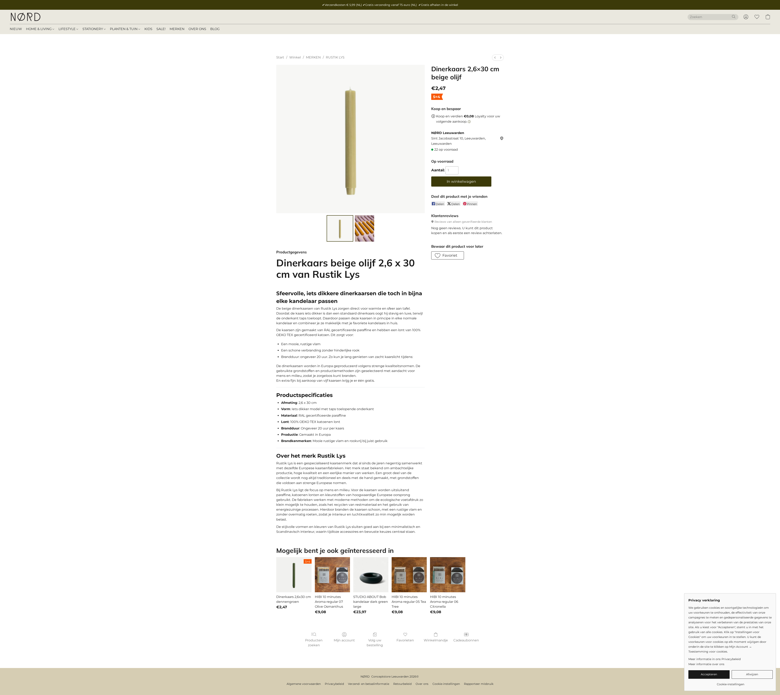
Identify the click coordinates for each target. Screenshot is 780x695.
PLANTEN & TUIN (124, 29)
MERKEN (177, 29)
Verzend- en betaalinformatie (368, 684)
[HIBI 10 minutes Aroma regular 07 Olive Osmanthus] (332, 574)
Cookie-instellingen (446, 684)
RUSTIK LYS (335, 57)
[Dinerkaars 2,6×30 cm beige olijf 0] (340, 228)
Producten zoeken (314, 642)
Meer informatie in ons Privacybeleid (714, 659)
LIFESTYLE (67, 29)
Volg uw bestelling (375, 642)
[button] (25, 17)
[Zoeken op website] (734, 16)
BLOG (215, 29)
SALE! (161, 29)
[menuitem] (495, 58)
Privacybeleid (334, 684)
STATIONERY (93, 29)
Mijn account (344, 640)
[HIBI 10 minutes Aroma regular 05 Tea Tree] (409, 574)
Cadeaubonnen (466, 640)
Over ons (422, 684)
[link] (730, 683)
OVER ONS (197, 29)
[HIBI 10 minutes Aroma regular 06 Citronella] (447, 574)
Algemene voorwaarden (304, 684)
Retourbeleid (402, 684)
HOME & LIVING (39, 29)
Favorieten (405, 640)
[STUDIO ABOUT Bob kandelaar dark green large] (370, 574)
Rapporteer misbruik (478, 684)
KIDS (148, 29)
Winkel (295, 57)
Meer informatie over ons (706, 664)
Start (280, 57)
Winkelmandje (436, 640)
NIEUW (16, 29)
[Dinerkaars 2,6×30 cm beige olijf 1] (364, 228)
